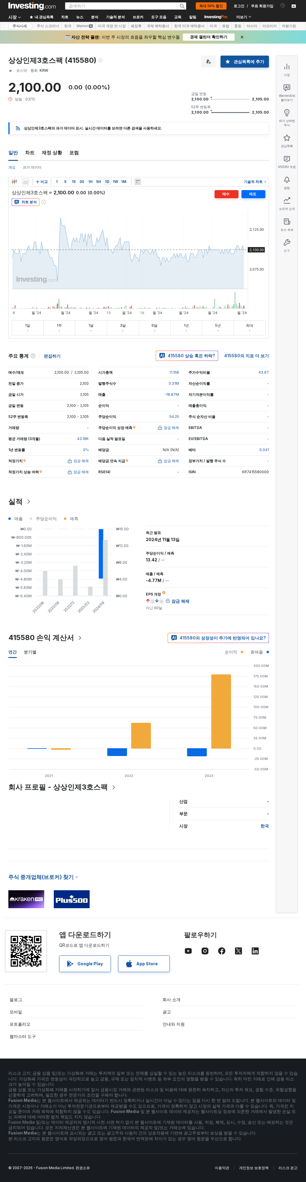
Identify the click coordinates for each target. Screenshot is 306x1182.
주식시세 (20, 26)
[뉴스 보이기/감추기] (137, 181)
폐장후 (136, 26)
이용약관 (222, 1168)
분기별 (30, 651)
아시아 (252, 26)
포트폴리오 (20, 1024)
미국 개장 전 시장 (112, 26)
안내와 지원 (174, 1024)
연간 (12, 651)
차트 (30, 152)
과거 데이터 (32, 167)
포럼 (74, 152)
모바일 (16, 1011)
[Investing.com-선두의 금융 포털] (32, 6)
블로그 (16, 999)
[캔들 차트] (14, 181)
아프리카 (269, 26)
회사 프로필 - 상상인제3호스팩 (58, 787)
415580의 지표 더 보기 (246, 355)
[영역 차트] (25, 181)
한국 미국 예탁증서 (189, 26)
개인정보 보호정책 (254, 1168)
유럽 (225, 26)
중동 (237, 26)
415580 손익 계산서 (41, 637)
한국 (67, 26)
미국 (213, 26)
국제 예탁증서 (158, 26)
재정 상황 (52, 152)
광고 (167, 1011)
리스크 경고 (288, 1168)
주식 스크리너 (48, 26)
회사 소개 (171, 999)
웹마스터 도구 (23, 1036)
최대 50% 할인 (211, 6)
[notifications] (282, 5)
